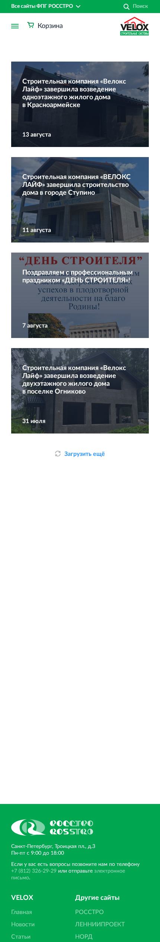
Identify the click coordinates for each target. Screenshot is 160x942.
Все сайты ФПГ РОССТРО (42, 6)
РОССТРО (89, 912)
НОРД (84, 937)
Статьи (21, 937)
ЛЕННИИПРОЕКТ (100, 924)
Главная (21, 912)
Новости (23, 924)
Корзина (50, 26)
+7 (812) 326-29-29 (34, 871)
